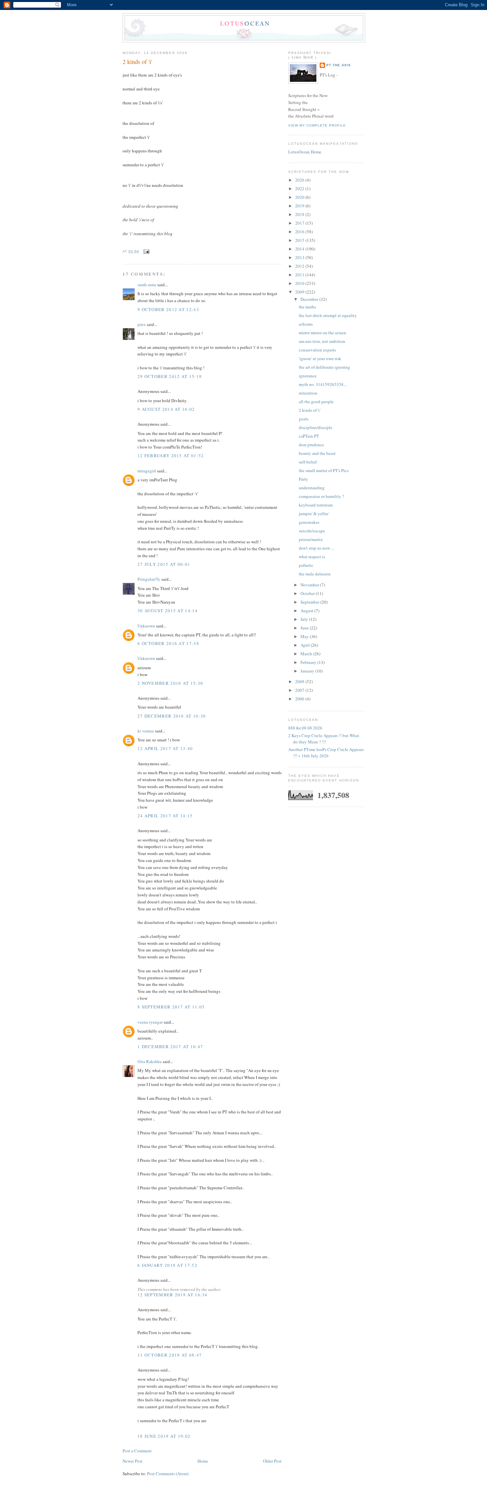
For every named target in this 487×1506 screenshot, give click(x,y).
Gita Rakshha (150, 1061)
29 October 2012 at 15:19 (169, 376)
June (305, 628)
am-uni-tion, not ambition (322, 341)
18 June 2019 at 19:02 (163, 1436)
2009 (300, 292)
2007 (300, 690)
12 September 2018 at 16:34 (172, 1295)
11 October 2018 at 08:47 (169, 1355)
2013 (300, 257)
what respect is (312, 557)
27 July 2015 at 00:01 (163, 564)
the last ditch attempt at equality (328, 315)
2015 (300, 240)
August (307, 611)
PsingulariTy (148, 579)
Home (202, 1461)
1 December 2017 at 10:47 (170, 1046)
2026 (300, 180)
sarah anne (146, 285)
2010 (300, 283)
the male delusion (315, 574)
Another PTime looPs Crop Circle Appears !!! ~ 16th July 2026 (326, 752)
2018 (300, 214)
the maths (307, 307)
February (308, 662)
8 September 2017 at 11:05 (171, 1007)
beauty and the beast (317, 453)
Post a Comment (137, 1451)
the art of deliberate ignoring (324, 367)
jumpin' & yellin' (314, 513)
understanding (312, 488)
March (306, 654)
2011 (300, 275)
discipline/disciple (315, 427)
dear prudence (311, 445)
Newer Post (132, 1461)
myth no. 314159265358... (323, 384)
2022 (300, 188)
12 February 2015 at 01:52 (170, 455)
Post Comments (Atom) (168, 1474)
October (308, 593)
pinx (141, 324)
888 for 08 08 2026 (305, 728)
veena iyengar (150, 1022)
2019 (300, 206)
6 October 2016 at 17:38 (168, 643)
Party (303, 479)
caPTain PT (309, 436)
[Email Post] (145, 251)
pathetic (306, 565)
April (305, 645)
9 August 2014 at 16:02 (166, 409)
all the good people (316, 401)
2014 (300, 249)
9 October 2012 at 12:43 (168, 309)
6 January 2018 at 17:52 (167, 1265)
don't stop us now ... (316, 548)
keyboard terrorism (316, 505)
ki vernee (145, 731)
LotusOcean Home (304, 152)
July (304, 619)
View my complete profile (317, 125)
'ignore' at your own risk (320, 358)
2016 (300, 232)
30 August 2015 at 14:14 (167, 611)
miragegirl (146, 471)
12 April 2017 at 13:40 (165, 748)
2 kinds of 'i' (137, 62)
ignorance (308, 376)
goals (303, 419)
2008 (300, 681)
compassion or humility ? (321, 496)
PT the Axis (338, 65)
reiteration (308, 393)
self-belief (308, 462)
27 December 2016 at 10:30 (171, 716)
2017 (300, 223)
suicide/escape (312, 531)
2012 (300, 266)
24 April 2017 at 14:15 (165, 816)
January (307, 671)
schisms (306, 324)
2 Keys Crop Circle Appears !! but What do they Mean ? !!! (323, 738)
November (310, 585)
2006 (300, 699)
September (310, 602)
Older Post (272, 1461)
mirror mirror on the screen (322, 333)
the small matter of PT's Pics (324, 470)
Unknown (146, 626)
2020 (300, 197)
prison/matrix (311, 539)
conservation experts (317, 350)
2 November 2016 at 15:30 (170, 683)
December (309, 299)
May (305, 636)
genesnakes (309, 522)
